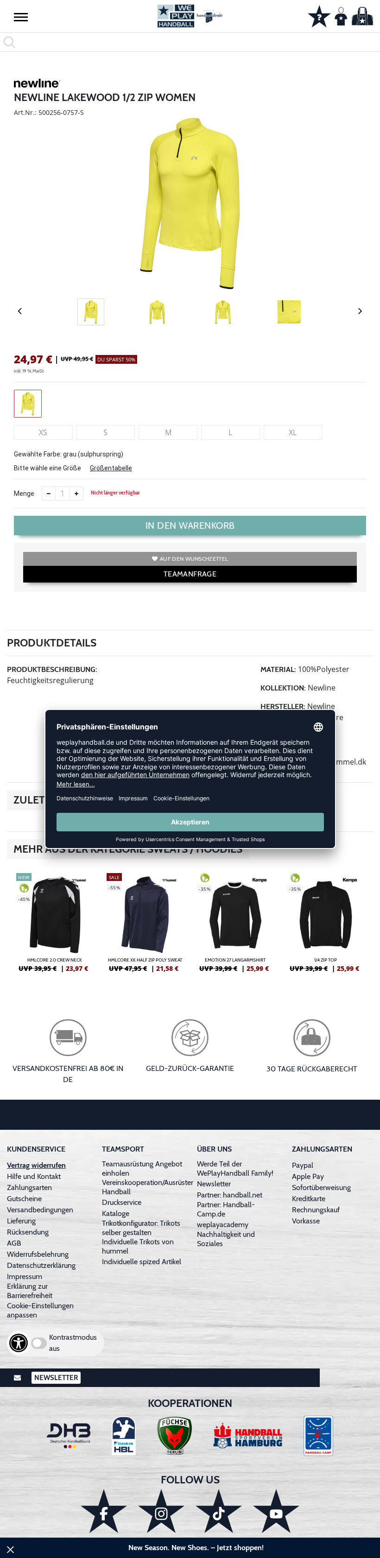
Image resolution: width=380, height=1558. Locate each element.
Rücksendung (28, 1232)
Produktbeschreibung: (52, 669)
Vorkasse (306, 1220)
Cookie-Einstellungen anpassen (40, 1310)
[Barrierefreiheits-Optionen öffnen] (18, 1343)
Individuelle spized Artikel (141, 1261)
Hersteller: (282, 706)
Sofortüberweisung (321, 1187)
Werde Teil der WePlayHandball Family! (235, 1168)
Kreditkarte (308, 1198)
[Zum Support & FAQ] (319, 15)
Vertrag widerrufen (36, 1165)
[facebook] (104, 1511)
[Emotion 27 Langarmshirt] (235, 926)
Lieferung (21, 1220)
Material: (278, 669)
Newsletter (214, 1183)
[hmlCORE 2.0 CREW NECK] (54, 926)
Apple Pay (308, 1176)
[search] (190, 42)
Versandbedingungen (40, 1209)
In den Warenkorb (190, 525)
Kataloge (115, 1213)
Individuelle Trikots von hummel (138, 1246)
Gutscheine (24, 1198)
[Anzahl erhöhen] (76, 493)
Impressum (24, 1276)
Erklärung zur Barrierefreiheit (29, 1291)
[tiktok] (219, 1511)
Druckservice (121, 1202)
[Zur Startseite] (189, 16)
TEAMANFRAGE (190, 574)
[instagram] (161, 1511)
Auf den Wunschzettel (194, 558)
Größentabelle (111, 468)
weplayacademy (222, 1224)
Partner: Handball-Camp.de (226, 1209)
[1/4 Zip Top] (325, 926)
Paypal (302, 1165)
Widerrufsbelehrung (38, 1254)
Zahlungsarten (29, 1187)
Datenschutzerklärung (41, 1265)
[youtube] (276, 1511)
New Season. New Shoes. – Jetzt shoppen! (196, 1547)
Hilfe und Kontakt (34, 1176)
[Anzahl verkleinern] (49, 493)
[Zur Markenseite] (37, 85)
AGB (14, 1243)
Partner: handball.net (229, 1195)
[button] (21, 17)
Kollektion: (283, 688)
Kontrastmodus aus (73, 1343)
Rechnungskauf (316, 1209)
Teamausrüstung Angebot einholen (142, 1168)
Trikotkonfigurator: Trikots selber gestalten (141, 1228)
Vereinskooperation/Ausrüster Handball (147, 1187)
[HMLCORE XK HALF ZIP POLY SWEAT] (145, 926)
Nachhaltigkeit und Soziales (226, 1239)
